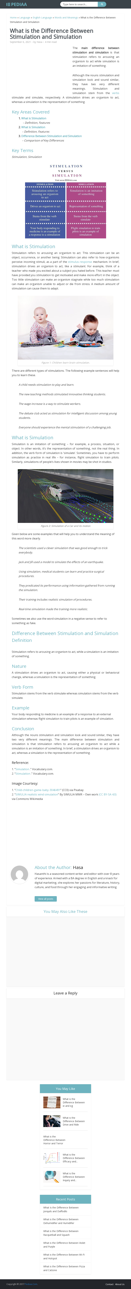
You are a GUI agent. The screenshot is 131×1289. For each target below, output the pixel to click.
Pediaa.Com (31, 1284)
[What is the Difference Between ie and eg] (53, 1102)
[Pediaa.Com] (16, 4)
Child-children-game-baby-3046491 (38, 790)
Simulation (23, 769)
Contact (109, 1284)
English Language (42, 17)
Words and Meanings (66, 17)
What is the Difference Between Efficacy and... (74, 1158)
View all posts (45, 898)
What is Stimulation (34, 118)
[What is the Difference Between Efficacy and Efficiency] (53, 1158)
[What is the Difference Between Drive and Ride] (53, 1121)
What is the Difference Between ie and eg (74, 1102)
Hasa (39, 42)
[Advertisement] (42, 70)
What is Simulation (33, 127)
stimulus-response (80, 262)
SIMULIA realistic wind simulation (37, 794)
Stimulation (23, 773)
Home (13, 17)
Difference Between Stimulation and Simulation (51, 136)
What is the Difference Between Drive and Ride (74, 1121)
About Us (120, 1284)
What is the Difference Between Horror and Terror (54, 1140)
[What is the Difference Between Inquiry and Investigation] (53, 1177)
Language (24, 17)
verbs (115, 93)
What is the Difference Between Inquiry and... (74, 1177)
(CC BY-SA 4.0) (108, 794)
